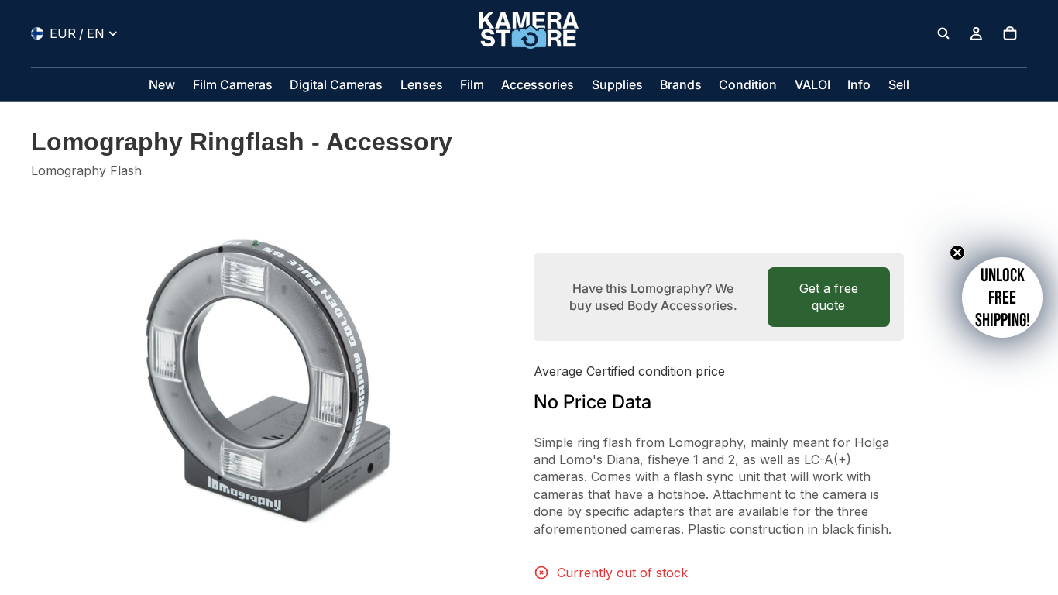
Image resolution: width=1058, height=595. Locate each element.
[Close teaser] (957, 252)
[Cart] (1010, 33)
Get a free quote (828, 296)
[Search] (943, 33)
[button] (1002, 297)
